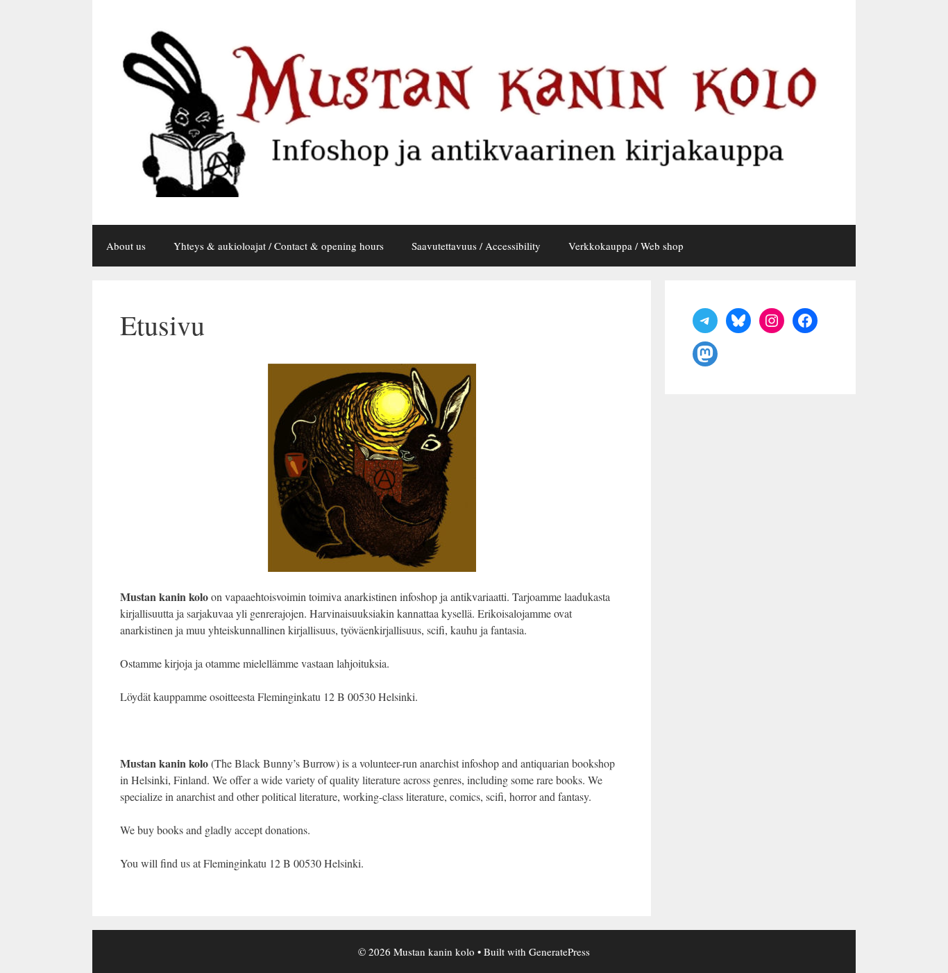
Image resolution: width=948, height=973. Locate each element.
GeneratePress (559, 951)
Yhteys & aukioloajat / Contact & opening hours (278, 246)
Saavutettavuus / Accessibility (476, 246)
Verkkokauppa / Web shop (626, 246)
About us (126, 246)
